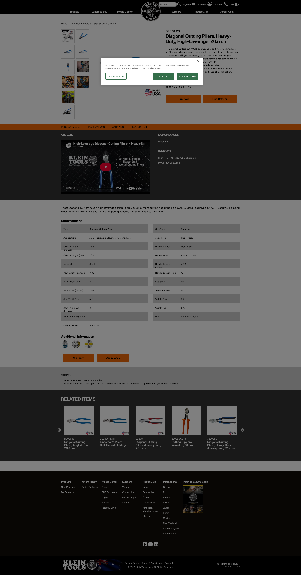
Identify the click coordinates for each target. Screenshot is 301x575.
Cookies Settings (116, 76)
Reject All (163, 76)
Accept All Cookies (187, 76)
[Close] (198, 61)
